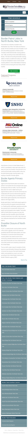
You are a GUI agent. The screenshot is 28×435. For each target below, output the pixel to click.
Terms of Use (21, 430)
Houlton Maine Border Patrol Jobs (9, 385)
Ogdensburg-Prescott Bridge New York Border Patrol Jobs (14, 331)
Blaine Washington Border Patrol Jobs (10, 409)
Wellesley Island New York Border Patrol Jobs (12, 373)
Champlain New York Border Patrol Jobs (11, 295)
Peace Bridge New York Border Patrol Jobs (11, 340)
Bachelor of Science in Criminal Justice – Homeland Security (13, 91)
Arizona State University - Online (13, 130)
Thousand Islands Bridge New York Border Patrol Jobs (14, 354)
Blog (20, 1)
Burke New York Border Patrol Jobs (10, 287)
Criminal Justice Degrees (7, 421)
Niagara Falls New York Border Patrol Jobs (11, 322)
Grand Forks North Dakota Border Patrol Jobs (12, 401)
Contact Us (10, 430)
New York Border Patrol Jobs (8, 269)
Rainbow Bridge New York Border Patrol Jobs (12, 350)
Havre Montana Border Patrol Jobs (10, 393)
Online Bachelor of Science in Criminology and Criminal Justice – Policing (12, 132)
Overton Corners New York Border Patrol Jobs (12, 336)
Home (6, 430)
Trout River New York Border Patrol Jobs (11, 370)
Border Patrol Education (9, 417)
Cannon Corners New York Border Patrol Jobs (12, 291)
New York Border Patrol (8, 266)
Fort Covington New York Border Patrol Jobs (12, 307)
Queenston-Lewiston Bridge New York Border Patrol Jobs (14, 345)
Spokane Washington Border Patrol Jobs (11, 413)
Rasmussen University (9, 152)
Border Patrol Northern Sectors (11, 382)
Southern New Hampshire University (14, 109)
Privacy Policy (15, 430)
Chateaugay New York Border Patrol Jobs (11, 299)
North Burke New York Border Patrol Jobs (11, 326)
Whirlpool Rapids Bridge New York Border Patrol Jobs (14, 377)
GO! (14, 32)
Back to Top (24, 260)
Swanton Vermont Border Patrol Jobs (10, 405)
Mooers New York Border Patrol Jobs (10, 318)
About (8, 1)
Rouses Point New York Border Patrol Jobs (11, 366)
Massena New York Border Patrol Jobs (11, 314)
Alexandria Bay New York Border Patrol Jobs (12, 283)
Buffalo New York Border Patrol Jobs (10, 397)
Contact (14, 1)
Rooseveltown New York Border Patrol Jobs (12, 362)
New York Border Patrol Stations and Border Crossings (12, 279)
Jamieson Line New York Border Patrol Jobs (12, 310)
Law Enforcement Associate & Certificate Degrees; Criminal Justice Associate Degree (13, 154)
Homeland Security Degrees (8, 425)
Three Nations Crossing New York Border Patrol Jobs (14, 358)
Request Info (14, 96)
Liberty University (8, 89)
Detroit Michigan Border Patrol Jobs (10, 389)
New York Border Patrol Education (9, 273)
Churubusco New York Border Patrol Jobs (11, 303)
